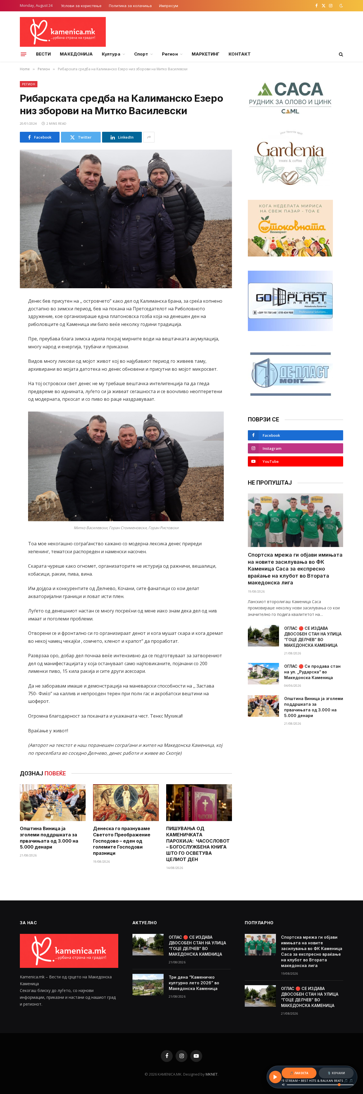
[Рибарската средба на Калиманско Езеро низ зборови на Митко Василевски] (126, 219)
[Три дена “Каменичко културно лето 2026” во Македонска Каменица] (148, 984)
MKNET (212, 1074)
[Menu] (23, 54)
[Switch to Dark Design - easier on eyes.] (340, 6)
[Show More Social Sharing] (149, 137)
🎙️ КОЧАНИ (336, 1073)
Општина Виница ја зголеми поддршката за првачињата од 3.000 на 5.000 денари (49, 838)
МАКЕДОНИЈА (76, 54)
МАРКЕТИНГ (206, 54)
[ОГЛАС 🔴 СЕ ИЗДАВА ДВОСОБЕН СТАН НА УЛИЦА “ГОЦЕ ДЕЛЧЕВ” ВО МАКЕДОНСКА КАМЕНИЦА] (263, 635)
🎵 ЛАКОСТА (299, 1073)
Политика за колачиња (130, 5)
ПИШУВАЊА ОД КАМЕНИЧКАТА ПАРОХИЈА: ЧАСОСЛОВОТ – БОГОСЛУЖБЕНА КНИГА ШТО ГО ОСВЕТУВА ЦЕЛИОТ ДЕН (198, 844)
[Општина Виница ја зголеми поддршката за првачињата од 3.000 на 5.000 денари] (53, 802)
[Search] (340, 54)
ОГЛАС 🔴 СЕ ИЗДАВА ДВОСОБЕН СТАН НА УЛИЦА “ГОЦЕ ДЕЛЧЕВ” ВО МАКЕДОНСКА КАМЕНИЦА (312, 637)
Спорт (141, 54)
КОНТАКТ (240, 54)
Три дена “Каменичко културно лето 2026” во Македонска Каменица (194, 983)
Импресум (168, 5)
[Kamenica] (63, 32)
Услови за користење (81, 5)
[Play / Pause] (275, 1077)
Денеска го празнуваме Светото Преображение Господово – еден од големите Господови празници (121, 841)
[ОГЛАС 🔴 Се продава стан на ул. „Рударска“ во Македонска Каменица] (263, 673)
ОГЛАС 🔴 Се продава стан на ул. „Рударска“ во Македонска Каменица (312, 672)
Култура (111, 54)
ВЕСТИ (43, 54)
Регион (170, 54)
